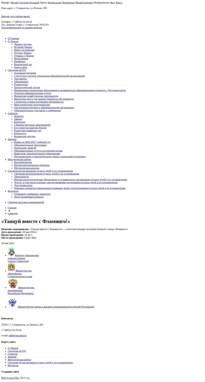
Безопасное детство (24, 136)
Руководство (21, 84)
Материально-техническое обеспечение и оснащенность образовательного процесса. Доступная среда (70, 90)
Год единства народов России (30, 127)
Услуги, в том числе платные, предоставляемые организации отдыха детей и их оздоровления (65, 182)
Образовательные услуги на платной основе (38, 150)
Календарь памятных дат (27, 130)
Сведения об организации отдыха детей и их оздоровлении (40, 171)
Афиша (18, 119)
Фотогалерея (21, 58)
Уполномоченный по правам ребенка (21, 27)
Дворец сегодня (22, 44)
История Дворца (23, 47)
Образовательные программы (30, 145)
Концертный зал (23, 64)
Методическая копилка (26, 168)
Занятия (12, 139)
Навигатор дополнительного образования (37, 153)
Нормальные (55, 2)
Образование (21, 81)
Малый (14, 2)
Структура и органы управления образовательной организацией (49, 76)
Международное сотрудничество (32, 104)
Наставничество (23, 162)
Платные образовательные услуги (32, 93)
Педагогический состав (27, 87)
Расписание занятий (25, 148)
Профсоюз (19, 61)
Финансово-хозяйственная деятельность (36, 96)
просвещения (15, 290)
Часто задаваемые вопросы (29, 196)
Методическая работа (19, 159)
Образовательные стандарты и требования (37, 110)
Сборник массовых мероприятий (32, 124)
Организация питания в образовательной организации (44, 107)
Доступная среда (23, 185)
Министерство (26, 287)
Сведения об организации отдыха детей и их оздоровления (46, 173)
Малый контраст (84, 2)
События (12, 113)
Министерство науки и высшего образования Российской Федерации (56, 306)
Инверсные (68, 2)
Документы (20, 78)
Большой (34, 2)
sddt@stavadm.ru (17, 335)
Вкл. (112, 2)
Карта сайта (20, 67)
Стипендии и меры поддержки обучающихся (38, 101)
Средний (24, 2)
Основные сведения (25, 73)
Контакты (13, 191)
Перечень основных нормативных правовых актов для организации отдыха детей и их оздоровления (69, 188)
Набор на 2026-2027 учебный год (32, 142)
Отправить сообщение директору (32, 194)
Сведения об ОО (17, 70)
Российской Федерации (20, 293)
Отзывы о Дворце (24, 55)
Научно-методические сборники (31, 165)
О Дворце (13, 41)
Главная (12, 207)
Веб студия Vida (10, 378)
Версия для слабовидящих (15, 16)
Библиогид (20, 133)
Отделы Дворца (22, 53)
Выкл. (119, 2)
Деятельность (21, 176)
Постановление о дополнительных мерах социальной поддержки (50, 156)
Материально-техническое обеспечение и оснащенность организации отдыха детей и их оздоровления (70, 179)
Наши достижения (24, 50)
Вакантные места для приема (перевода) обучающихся (44, 99)
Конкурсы (19, 122)
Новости (19, 116)
